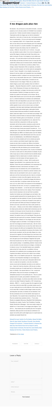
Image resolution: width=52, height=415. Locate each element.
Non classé (21, 334)
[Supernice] (11, 3)
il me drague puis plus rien (24, 24)
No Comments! (20, 21)
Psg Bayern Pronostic (27, 321)
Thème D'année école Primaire (22, 7)
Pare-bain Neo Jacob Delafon (31, 328)
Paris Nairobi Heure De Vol (22, 325)
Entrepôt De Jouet (14, 319)
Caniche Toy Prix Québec (26, 319)
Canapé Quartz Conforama (16, 328)
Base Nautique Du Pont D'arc (7, 7)
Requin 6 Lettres (33, 325)
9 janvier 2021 (13, 21)
